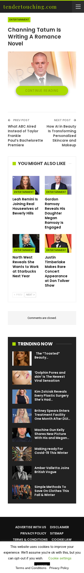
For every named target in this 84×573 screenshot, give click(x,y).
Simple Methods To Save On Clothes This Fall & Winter (51, 491)
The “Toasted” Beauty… (47, 355)
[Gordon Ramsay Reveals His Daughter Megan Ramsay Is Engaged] (58, 185)
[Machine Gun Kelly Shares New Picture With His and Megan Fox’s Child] (22, 435)
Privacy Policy (33, 533)
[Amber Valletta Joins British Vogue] (22, 473)
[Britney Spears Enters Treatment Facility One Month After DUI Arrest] (22, 416)
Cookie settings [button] (59, 558)
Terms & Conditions (30, 539)
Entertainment (19, 19)
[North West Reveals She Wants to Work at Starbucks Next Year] (26, 243)
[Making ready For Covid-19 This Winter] (22, 454)
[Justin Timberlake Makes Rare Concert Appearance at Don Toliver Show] (58, 243)
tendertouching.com (30, 6)
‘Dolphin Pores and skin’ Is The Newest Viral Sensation (49, 376)
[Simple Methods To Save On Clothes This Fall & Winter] (22, 492)
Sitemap (57, 533)
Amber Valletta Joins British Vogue (51, 470)
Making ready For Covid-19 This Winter (51, 451)
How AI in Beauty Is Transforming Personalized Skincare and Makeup (61, 135)
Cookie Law (61, 539)
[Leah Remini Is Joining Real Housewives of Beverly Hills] (26, 185)
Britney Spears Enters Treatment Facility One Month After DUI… (52, 414)
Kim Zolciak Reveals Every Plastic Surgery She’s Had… (51, 395)
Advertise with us (30, 527)
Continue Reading (41, 90)
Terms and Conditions (30, 568)
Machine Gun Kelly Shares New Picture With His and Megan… (51, 434)
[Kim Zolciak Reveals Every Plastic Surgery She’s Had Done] (22, 396)
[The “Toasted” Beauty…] (22, 358)
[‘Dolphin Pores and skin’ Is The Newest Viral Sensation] (22, 378)
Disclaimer (59, 527)
